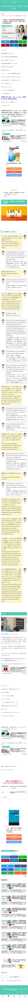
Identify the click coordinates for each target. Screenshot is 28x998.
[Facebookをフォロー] (20, 866)
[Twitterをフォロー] (7, 866)
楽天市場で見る (14, 171)
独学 (17, 850)
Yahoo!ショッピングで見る (14, 175)
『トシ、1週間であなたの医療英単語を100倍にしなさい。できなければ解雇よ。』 (14, 830)
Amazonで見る (14, 168)
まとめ (5, 196)
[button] (22, 45)
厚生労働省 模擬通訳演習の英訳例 (8, 850)
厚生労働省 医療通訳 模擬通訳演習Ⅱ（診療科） (14, 192)
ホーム (7, 992)
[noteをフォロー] (20, 869)
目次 (12, 190)
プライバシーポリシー (20, 992)
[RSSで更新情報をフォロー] (20, 872)
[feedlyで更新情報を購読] (7, 872)
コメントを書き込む (14, 976)
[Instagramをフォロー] (7, 869)
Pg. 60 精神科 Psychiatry (10, 194)
